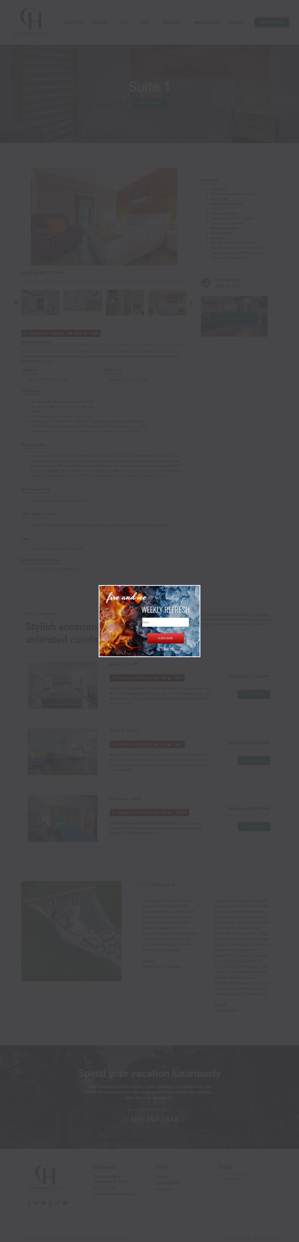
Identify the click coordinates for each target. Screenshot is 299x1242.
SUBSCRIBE (165, 638)
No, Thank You (165, 649)
